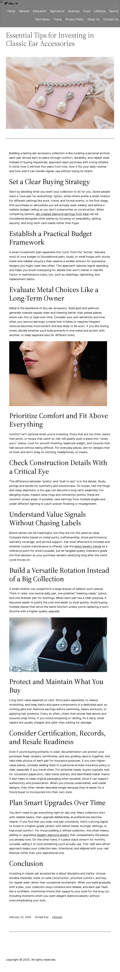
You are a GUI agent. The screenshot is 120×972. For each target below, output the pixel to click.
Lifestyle (57, 917)
